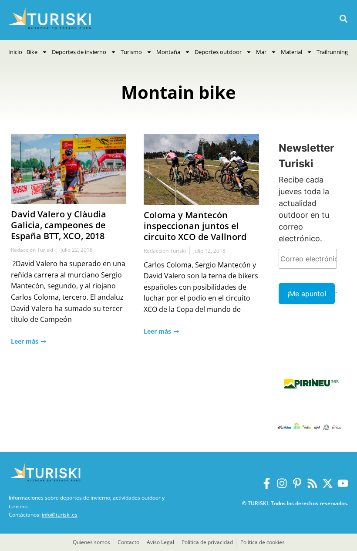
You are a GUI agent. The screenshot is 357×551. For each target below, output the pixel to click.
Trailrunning (332, 52)
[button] (343, 19)
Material (291, 52)
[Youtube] (342, 483)
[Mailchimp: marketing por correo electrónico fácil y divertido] (336, 298)
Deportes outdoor (218, 52)
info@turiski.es (59, 514)
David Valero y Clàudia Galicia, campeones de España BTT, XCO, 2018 (58, 225)
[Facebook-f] (266, 483)
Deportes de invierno (79, 52)
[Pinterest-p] (297, 483)
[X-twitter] (327, 483)
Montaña (168, 52)
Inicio (15, 52)
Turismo (131, 52)
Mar (261, 52)
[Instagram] (281, 483)
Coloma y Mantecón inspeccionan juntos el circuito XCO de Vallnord (195, 226)
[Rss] (312, 483)
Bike (32, 52)
